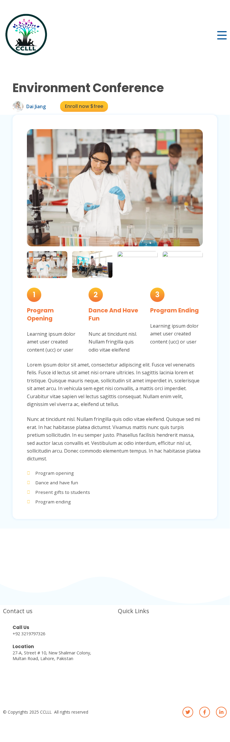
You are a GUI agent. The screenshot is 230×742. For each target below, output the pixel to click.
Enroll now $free (84, 106)
